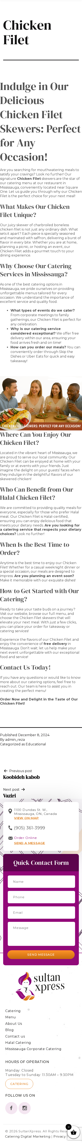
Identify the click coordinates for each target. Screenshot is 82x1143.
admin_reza (15, 740)
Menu (10, 1017)
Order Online (25, 838)
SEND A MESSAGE (29, 843)
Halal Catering (18, 1043)
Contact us (15, 1036)
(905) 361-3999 (29, 827)
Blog (9, 1030)
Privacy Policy (65, 1136)
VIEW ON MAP (26, 818)
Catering (13, 1011)
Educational (36, 744)
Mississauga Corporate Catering (33, 1049)
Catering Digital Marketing (28, 1136)
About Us (13, 1024)
